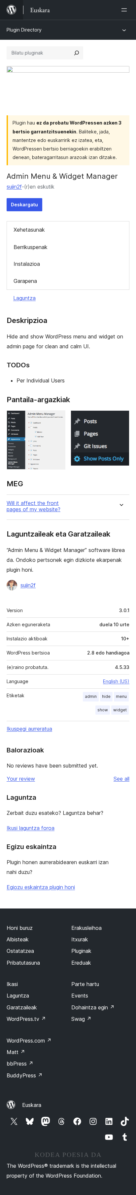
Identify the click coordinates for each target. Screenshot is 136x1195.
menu (121, 696)
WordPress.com (29, 1040)
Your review (21, 778)
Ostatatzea (20, 951)
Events (79, 995)
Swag (81, 1019)
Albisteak (18, 939)
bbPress (20, 1063)
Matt (16, 1052)
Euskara (31, 1105)
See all (121, 778)
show (102, 709)
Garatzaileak (22, 1007)
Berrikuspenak (31, 247)
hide (106, 696)
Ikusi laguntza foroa (30, 828)
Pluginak (81, 951)
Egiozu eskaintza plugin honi (41, 887)
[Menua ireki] (125, 10)
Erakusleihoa (86, 928)
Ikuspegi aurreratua (29, 728)
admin (91, 696)
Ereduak (81, 962)
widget (120, 709)
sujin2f (14, 186)
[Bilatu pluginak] (76, 52)
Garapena (25, 281)
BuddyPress (25, 1075)
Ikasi (12, 984)
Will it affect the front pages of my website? (33, 506)
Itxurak (79, 939)
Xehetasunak (29, 229)
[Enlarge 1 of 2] (56, 419)
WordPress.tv (26, 1019)
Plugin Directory (24, 30)
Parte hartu (85, 984)
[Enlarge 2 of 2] (120, 419)
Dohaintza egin (93, 1007)
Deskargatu (24, 204)
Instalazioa (27, 264)
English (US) (116, 681)
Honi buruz (20, 928)
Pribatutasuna (23, 962)
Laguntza (24, 298)
